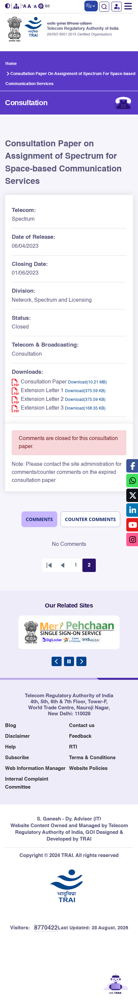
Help (10, 746)
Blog (10, 725)
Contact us (81, 725)
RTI (73, 746)
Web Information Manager (35, 768)
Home (11, 64)
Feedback (80, 736)
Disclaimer (17, 736)
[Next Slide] (81, 661)
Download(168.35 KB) (85, 409)
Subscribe (17, 757)
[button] (8, 6)
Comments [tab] (39, 519)
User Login (117, 6)
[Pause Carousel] (69, 661)
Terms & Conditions (92, 757)
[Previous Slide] (57, 661)
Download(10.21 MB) (87, 382)
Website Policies (88, 768)
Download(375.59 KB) (85, 391)
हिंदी (47, 6)
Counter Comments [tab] (90, 519)
